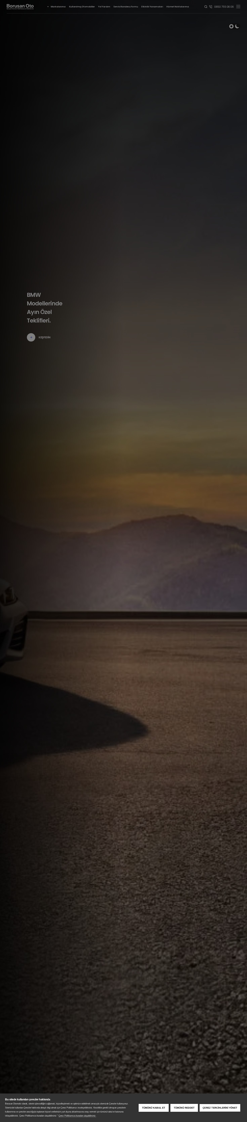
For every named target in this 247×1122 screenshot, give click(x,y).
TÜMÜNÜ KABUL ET (153, 1108)
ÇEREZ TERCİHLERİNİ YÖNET (220, 1108)
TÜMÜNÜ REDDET (184, 1108)
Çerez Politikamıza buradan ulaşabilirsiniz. (77, 1115)
